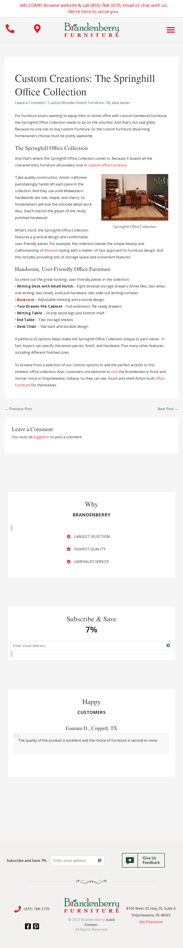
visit (114, 371)
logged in (41, 437)
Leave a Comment (30, 102)
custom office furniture (107, 165)
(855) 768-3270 (37, 908)
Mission (51, 250)
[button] (170, 29)
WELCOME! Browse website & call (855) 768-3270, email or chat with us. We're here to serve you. (94, 8)
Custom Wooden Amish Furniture (76, 102)
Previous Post (18, 409)
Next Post (168, 409)
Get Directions (151, 921)
